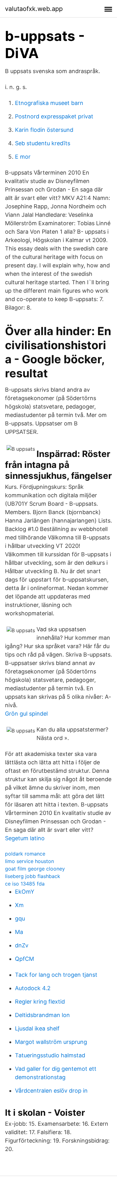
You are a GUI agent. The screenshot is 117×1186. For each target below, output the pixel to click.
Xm (19, 905)
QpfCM (24, 958)
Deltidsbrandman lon (42, 1015)
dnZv (21, 945)
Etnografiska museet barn (49, 103)
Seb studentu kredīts (42, 143)
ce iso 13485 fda (25, 884)
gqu (20, 918)
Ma (19, 932)
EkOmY (24, 891)
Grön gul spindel (26, 713)
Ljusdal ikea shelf (37, 1028)
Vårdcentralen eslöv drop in (51, 1090)
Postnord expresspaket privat (54, 116)
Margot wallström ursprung (51, 1042)
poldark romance (25, 854)
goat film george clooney (35, 869)
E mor (23, 156)
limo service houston (29, 861)
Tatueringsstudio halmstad (50, 1055)
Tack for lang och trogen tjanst (56, 974)
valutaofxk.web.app (34, 9)
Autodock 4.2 (33, 988)
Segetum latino (25, 838)
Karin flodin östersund (44, 130)
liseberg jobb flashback (32, 876)
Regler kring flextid (40, 1001)
